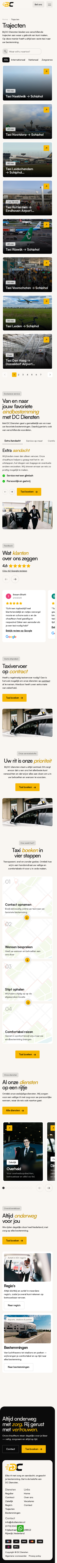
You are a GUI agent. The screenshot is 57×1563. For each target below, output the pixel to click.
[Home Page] (8, 4)
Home (5, 19)
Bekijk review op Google (19, 631)
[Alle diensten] (15, 1110)
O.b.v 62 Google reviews (14, 571)
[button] (49, 4)
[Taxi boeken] (29, 492)
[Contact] (10, 1449)
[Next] (12, 492)
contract (46, 680)
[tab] (12, 441)
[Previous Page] (4, 374)
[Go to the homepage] (14, 1467)
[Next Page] (50, 374)
